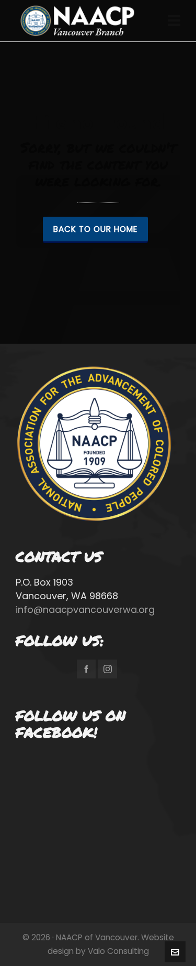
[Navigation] (174, 21)
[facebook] (86, 669)
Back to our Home (95, 229)
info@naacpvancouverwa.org (85, 609)
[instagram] (107, 669)
